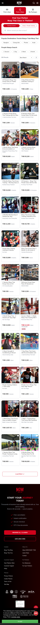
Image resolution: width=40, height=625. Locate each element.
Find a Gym (7, 12)
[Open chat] (36, 608)
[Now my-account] (37, 3)
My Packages (33, 12)
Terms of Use (7, 581)
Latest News (25, 553)
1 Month (32, 51)
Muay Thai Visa (8, 553)
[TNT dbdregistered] (20, 604)
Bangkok (6, 42)
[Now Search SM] (33, 2)
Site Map (6, 584)
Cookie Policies (8, 578)
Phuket (26, 42)
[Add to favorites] (18, 63)
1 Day (15, 51)
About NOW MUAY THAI (29, 550)
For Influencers (26, 563)
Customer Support (9, 566)
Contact (24, 555)
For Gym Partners (27, 566)
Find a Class (20, 12)
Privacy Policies (8, 576)
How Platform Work (9, 563)
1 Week (23, 51)
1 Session (6, 51)
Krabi (33, 42)
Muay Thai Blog (8, 550)
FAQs (5, 568)
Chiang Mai (16, 42)
